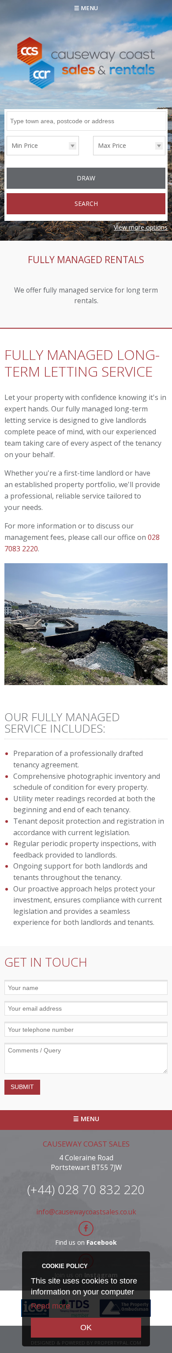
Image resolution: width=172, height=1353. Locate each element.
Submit (22, 1086)
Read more (50, 1306)
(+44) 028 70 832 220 (86, 1189)
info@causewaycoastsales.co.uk (86, 1212)
